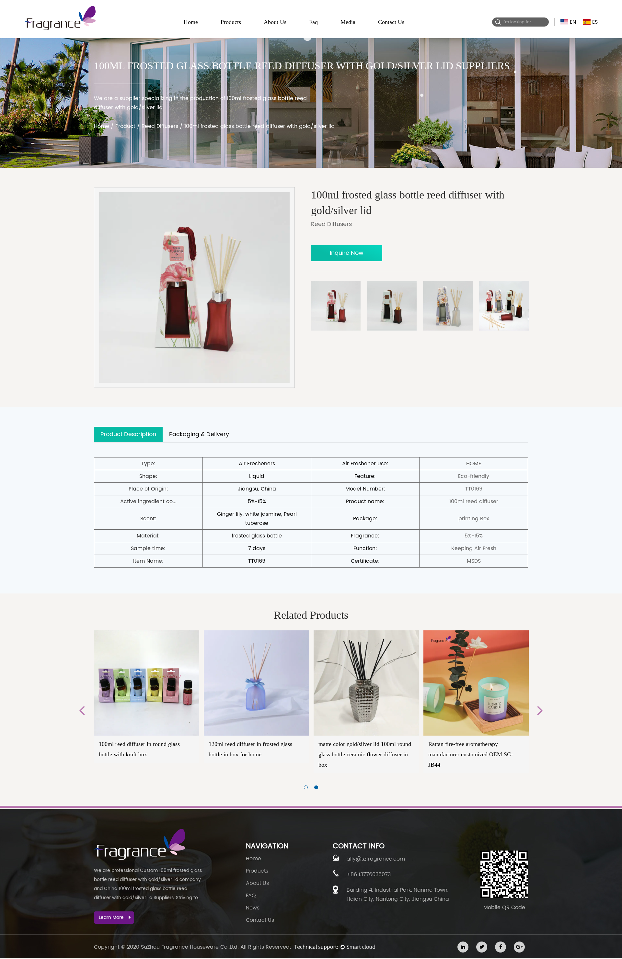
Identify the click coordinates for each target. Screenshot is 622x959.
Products (231, 22)
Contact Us (391, 22)
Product (125, 126)
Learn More (111, 917)
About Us (275, 22)
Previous (82, 710)
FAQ (251, 895)
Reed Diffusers (160, 126)
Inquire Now (346, 253)
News (252, 908)
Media (347, 22)
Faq (313, 22)
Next (540, 710)
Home (191, 22)
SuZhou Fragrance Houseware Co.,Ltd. (190, 947)
